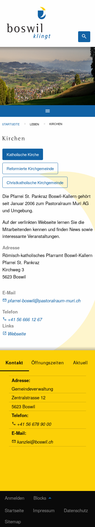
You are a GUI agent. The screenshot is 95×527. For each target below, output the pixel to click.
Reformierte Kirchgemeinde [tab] (30, 168)
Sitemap (13, 521)
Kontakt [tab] (14, 362)
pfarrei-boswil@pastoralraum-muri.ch (44, 300)
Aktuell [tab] (80, 362)
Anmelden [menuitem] (14, 498)
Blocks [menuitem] (40, 498)
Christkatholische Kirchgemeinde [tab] (35, 182)
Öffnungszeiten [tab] (47, 362)
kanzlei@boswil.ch (35, 442)
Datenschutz (76, 510)
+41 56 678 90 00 (34, 424)
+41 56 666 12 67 (25, 319)
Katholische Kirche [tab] (23, 154)
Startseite (11, 124)
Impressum (44, 510)
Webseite (17, 333)
